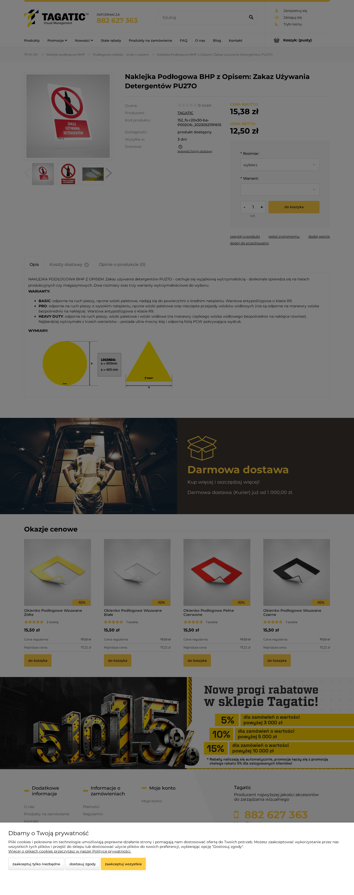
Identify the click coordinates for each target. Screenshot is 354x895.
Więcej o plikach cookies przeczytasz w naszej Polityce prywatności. (69, 851)
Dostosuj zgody (82, 864)
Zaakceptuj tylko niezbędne (36, 864)
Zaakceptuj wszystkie (123, 864)
